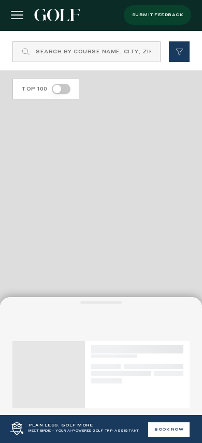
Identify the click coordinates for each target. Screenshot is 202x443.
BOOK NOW (168, 429)
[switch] (61, 89)
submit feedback (157, 15)
